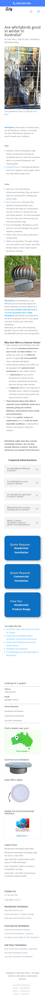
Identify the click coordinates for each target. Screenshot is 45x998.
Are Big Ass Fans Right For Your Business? (21, 937)
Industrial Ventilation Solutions (17, 929)
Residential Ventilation (21, 550)
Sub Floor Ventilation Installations (18, 956)
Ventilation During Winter (17, 649)
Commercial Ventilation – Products (18, 933)
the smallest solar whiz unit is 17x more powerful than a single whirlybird (20, 312)
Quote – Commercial (21, 991)
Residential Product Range (21, 607)
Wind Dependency (14, 202)
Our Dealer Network (21, 985)
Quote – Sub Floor (21, 994)
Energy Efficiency (13, 167)
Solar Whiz (11, 39)
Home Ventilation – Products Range (19, 914)
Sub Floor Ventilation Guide (15, 953)
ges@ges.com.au (11, 699)
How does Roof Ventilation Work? (18, 918)
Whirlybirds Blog (11, 42)
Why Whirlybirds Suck (13, 910)
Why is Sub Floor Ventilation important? (21, 949)
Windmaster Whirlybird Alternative (19, 848)
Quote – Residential (21, 988)
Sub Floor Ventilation (13, 720)
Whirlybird (34, 39)
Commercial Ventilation (21, 578)
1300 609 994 (23, 3)
